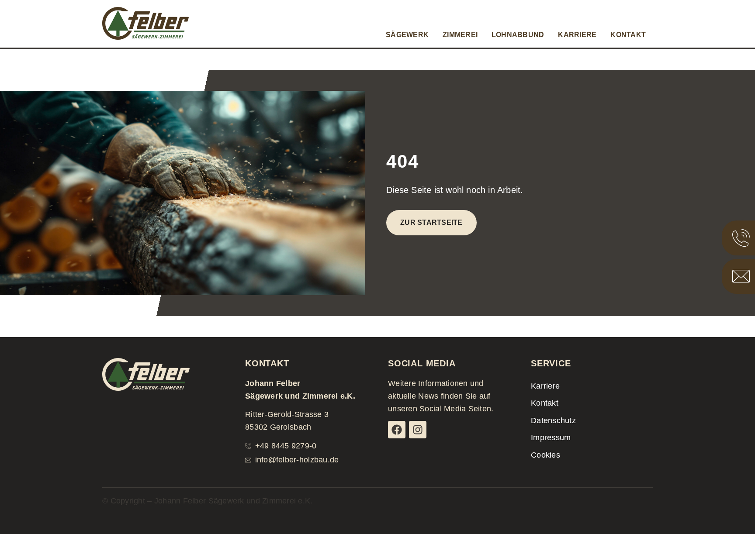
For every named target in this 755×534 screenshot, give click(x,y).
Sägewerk (407, 34)
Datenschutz (553, 420)
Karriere (577, 34)
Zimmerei (460, 34)
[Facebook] (396, 429)
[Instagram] (417, 429)
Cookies (545, 455)
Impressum (551, 437)
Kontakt (628, 34)
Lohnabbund (518, 34)
